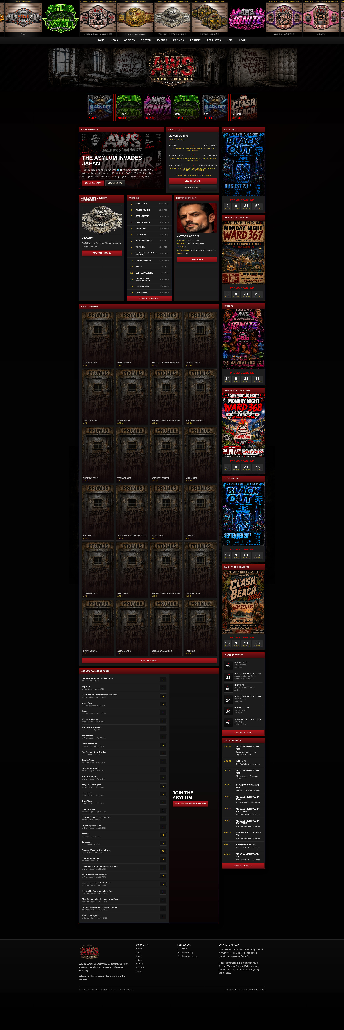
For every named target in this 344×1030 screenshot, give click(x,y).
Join (230, 40)
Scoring (139, 964)
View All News (115, 183)
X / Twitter (182, 949)
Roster (146, 40)
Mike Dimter (141, 293)
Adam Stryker (143, 210)
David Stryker (143, 222)
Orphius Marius (143, 261)
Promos (178, 40)
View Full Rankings (149, 298)
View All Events (193, 188)
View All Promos (149, 661)
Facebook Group (185, 952)
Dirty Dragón (142, 286)
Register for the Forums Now (190, 804)
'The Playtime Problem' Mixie (143, 280)
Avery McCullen (144, 241)
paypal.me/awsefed (240, 956)
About (139, 956)
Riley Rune (141, 235)
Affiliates (214, 40)
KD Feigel (140, 247)
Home (101, 40)
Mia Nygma (141, 229)
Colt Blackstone (144, 273)
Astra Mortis (142, 216)
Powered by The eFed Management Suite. (244, 990)
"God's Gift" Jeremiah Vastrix (146, 254)
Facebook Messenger (187, 956)
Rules (139, 960)
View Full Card (192, 181)
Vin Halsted (142, 204)
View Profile (196, 260)
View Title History (102, 253)
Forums (195, 40)
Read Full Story (93, 183)
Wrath (139, 267)
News (114, 40)
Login (243, 40)
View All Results (243, 866)
